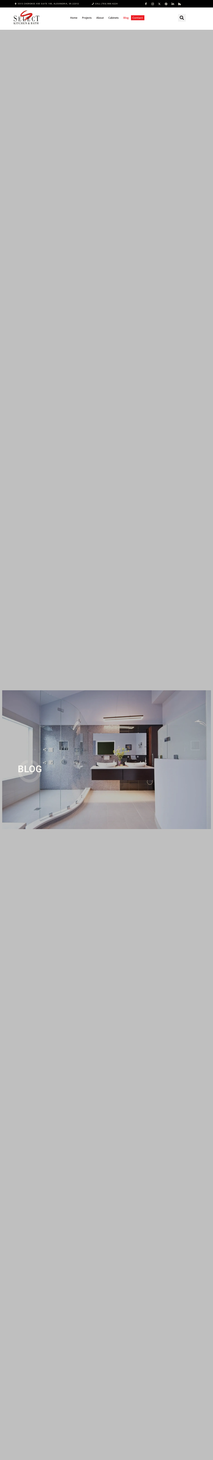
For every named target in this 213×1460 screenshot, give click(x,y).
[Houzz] (179, 3)
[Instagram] (152, 3)
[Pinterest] (166, 3)
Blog (126, 17)
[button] (182, 18)
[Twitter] (159, 3)
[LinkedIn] (172, 3)
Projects (87, 17)
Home (73, 17)
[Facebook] (146, 3)
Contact (138, 17)
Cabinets (113, 17)
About (100, 17)
